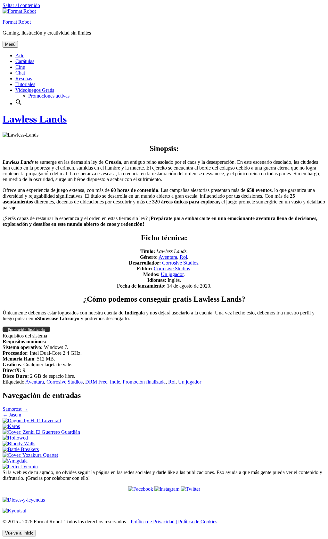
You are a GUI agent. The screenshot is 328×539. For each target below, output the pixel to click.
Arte (19, 55)
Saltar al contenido (21, 5)
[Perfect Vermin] (20, 466)
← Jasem (12, 414)
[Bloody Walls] (19, 443)
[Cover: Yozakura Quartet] (30, 455)
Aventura (168, 257)
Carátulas (24, 61)
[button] (18, 103)
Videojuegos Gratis (34, 90)
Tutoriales (25, 84)
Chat (20, 72)
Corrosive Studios (180, 263)
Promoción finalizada (144, 381)
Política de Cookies (197, 521)
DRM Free (96, 381)
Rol (183, 257)
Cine (20, 67)
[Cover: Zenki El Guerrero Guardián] (41, 432)
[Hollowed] (15, 437)
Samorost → (15, 409)
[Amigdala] (15, 461)
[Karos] (11, 426)
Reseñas (23, 78)
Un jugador (172, 274)
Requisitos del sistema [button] (25, 335)
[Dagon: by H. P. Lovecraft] (32, 420)
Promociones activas (49, 96)
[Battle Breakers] (21, 449)
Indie (115, 381)
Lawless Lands (35, 119)
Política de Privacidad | (154, 521)
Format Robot (17, 22)
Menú (10, 44)
